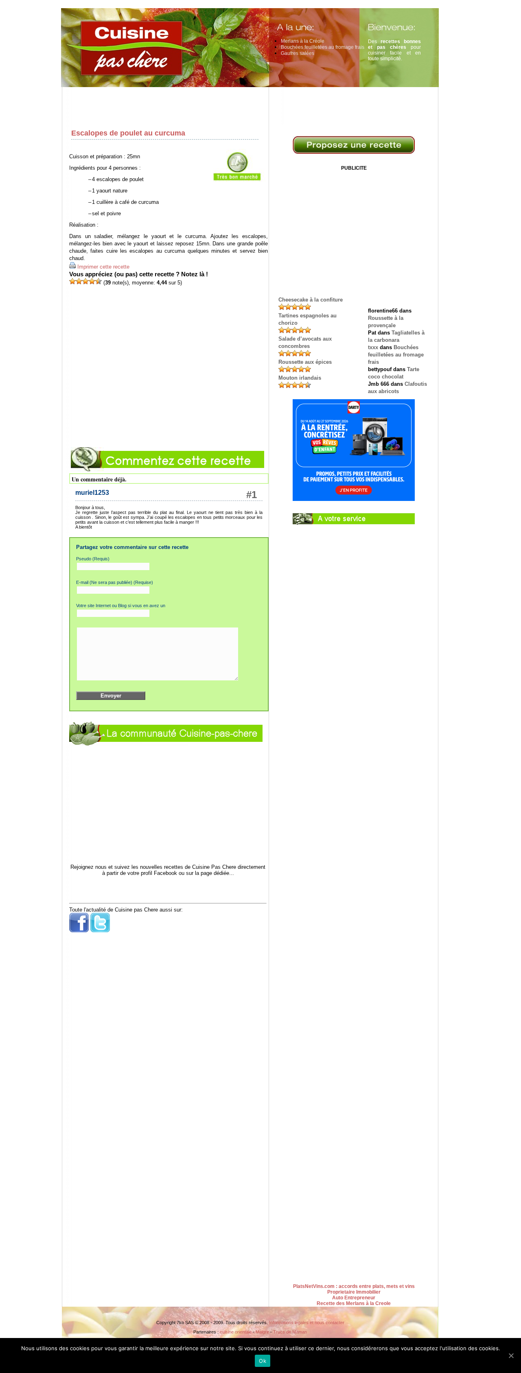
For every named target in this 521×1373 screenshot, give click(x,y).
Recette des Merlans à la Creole (354, 1303)
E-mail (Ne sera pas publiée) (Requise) (114, 582)
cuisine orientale (236, 1331)
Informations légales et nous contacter (306, 1322)
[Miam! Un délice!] (98, 281)
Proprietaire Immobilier (354, 1292)
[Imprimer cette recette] (72, 267)
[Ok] (511, 1355)
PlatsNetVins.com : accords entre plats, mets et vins (354, 1286)
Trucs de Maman (290, 1331)
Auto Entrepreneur (353, 1298)
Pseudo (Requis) (92, 558)
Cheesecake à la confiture (310, 300)
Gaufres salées (297, 53)
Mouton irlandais (299, 378)
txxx (373, 347)
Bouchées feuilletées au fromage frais (322, 47)
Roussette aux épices (305, 362)
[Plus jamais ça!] (72, 281)
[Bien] (85, 281)
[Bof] (79, 281)
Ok (262, 1361)
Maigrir (262, 1331)
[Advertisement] (252, 105)
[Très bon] (92, 281)
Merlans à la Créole (302, 41)
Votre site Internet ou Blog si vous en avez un (120, 605)
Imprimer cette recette (103, 267)
